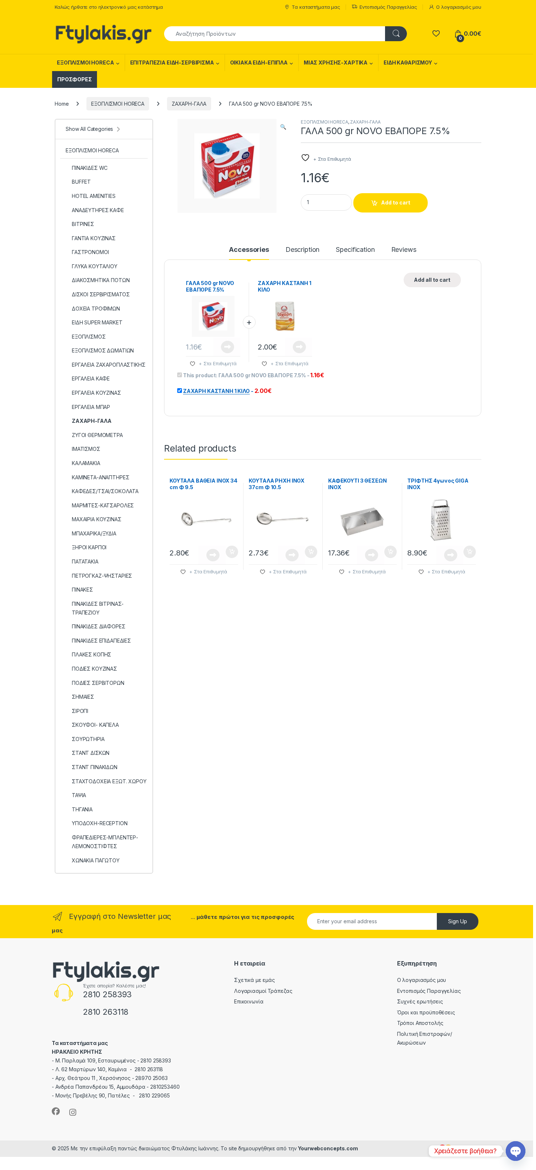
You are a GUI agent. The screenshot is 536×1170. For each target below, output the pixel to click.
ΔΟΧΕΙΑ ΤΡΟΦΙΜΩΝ (96, 308)
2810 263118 (105, 1012)
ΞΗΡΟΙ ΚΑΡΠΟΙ (89, 547)
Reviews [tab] (403, 249)
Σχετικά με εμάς (254, 980)
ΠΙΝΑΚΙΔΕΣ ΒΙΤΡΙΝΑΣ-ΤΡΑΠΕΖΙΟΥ (98, 608)
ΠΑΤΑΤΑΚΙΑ (85, 561)
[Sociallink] (56, 1111)
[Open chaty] (515, 1151)
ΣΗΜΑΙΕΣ (83, 697)
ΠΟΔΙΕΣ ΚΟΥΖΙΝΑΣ (94, 669)
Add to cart (395, 202)
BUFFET (81, 182)
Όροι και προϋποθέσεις (426, 1012)
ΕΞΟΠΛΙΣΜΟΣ (89, 337)
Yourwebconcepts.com (328, 1148)
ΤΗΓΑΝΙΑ (82, 809)
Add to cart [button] (232, 552)
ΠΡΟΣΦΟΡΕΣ (74, 79)
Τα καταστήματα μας (316, 7)
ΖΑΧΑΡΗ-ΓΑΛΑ (189, 104)
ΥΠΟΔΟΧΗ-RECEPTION (100, 823)
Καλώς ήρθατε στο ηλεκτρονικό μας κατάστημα (109, 7)
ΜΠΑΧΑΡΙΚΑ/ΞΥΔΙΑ (94, 533)
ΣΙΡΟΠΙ (80, 711)
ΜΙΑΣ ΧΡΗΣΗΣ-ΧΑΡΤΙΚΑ (336, 62)
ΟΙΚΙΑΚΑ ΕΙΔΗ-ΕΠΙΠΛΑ (259, 62)
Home (62, 104)
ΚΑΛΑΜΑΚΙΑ (86, 463)
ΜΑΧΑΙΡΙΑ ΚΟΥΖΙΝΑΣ (96, 519)
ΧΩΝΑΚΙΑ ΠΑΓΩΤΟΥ (96, 860)
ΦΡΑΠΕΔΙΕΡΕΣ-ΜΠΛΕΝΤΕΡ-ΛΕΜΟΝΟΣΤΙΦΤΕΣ (105, 841)
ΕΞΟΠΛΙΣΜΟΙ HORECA (85, 62)
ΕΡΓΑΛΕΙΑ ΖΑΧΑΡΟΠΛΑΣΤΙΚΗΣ (108, 365)
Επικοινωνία (248, 1001)
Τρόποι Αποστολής (420, 1023)
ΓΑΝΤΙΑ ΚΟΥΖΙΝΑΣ (94, 238)
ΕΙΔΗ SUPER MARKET (97, 322)
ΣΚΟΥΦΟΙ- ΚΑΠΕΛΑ (95, 725)
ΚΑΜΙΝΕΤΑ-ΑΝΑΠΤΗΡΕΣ (100, 477)
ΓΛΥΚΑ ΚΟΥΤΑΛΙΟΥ (94, 266)
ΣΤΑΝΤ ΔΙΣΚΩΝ (90, 753)
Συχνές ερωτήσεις (420, 1001)
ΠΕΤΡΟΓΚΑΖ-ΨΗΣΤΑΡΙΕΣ (102, 576)
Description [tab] (302, 249)
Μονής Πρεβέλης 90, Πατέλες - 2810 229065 (112, 1095)
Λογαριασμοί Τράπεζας (263, 991)
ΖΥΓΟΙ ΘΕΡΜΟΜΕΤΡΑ (97, 435)
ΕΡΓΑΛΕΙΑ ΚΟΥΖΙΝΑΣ (96, 393)
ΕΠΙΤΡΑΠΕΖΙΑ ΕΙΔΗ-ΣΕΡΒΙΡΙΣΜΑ (172, 62)
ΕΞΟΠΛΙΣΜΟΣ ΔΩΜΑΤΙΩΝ (103, 350)
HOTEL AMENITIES (94, 196)
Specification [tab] (355, 249)
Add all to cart (432, 280)
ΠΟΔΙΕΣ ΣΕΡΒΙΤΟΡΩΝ (98, 683)
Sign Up (457, 921)
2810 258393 (107, 994)
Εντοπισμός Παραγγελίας (388, 7)
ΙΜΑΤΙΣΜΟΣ (86, 449)
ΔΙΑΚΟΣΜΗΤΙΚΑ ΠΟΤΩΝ (100, 280)
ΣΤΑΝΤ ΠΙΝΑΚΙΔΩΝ (94, 767)
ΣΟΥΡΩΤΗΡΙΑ (88, 739)
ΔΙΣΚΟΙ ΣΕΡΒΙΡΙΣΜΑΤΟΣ (101, 294)
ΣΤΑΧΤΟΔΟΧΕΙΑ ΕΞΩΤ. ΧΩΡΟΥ (109, 781)
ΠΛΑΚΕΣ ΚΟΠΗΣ (91, 654)
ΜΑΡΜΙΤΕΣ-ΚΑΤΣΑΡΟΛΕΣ (103, 505)
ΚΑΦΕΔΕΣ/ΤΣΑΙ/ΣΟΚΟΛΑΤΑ (105, 491)
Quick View (226, 347)
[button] (283, 126)
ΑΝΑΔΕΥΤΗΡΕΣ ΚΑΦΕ (98, 210)
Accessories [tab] (249, 249)
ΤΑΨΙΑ (79, 795)
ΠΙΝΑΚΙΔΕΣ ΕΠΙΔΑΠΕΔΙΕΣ (101, 640)
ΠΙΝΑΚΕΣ (82, 589)
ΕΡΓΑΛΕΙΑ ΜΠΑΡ (91, 407)
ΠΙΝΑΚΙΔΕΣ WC (90, 168)
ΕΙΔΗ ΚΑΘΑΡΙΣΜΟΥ (408, 62)
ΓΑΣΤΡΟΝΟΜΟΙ (90, 252)
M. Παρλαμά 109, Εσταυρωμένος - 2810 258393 (113, 1060)
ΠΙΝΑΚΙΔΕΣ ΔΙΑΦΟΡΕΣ (98, 626)
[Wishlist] (436, 33)
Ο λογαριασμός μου (458, 7)
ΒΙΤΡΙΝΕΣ (83, 224)
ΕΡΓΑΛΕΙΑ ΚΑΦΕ (91, 378)
